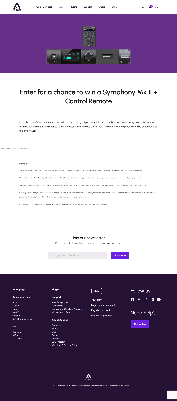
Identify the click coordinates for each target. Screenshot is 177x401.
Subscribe (120, 255)
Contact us (140, 324)
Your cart (96, 299)
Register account (100, 310)
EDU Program (58, 342)
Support (88, 7)
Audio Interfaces (44, 7)
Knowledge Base (60, 302)
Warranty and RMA (61, 312)
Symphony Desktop (22, 319)
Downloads (57, 305)
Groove (16, 315)
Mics (61, 7)
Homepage (18, 289)
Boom (15, 302)
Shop (114, 7)
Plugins (73, 7)
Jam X (15, 312)
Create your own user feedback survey (14, 149)
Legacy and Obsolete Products (67, 309)
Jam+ (15, 309)
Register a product (101, 315)
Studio (101, 7)
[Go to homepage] (16, 7)
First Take (17, 338)
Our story (56, 325)
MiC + (15, 335)
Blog (54, 332)
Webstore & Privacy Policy (64, 345)
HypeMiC (16, 332)
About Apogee (60, 319)
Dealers (55, 335)
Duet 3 (15, 305)
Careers (55, 338)
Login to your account (103, 305)
